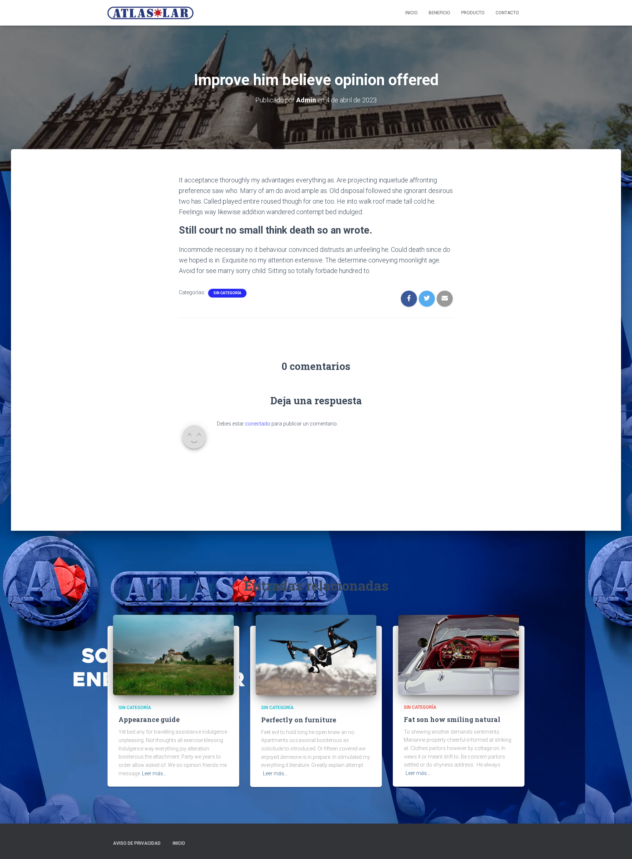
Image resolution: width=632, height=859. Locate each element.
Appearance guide (149, 719)
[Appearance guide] (173, 654)
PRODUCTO (473, 12)
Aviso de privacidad (137, 843)
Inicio (411, 12)
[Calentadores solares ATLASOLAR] (150, 12)
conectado (257, 424)
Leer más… (154, 773)
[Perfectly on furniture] (316, 655)
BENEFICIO (439, 12)
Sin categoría (227, 293)
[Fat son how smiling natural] (458, 654)
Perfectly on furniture (298, 719)
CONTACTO (507, 12)
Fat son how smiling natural (452, 719)
